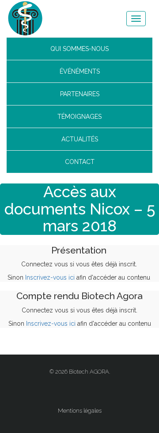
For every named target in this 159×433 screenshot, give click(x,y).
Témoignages (79, 116)
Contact (80, 161)
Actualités (79, 139)
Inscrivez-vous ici (50, 277)
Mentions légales (80, 410)
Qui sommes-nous (79, 48)
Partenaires (79, 94)
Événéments (80, 71)
